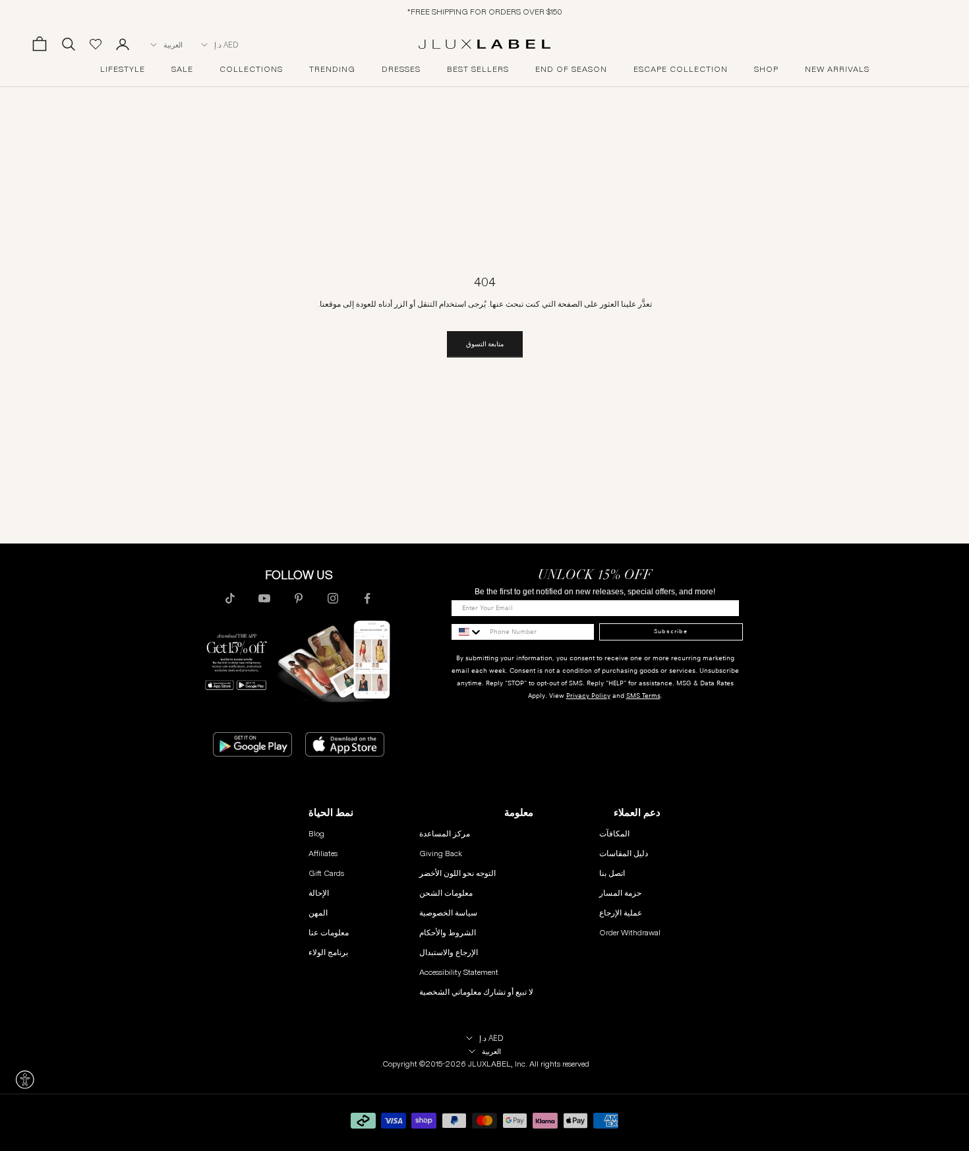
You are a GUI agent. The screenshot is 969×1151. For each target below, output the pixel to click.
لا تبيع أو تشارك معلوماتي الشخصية (476, 992)
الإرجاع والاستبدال (448, 952)
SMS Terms (643, 695)
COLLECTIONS (251, 69)
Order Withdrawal (630, 932)
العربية (173, 44)
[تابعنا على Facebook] (367, 598)
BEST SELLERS (478, 69)
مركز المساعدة (444, 833)
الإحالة (318, 893)
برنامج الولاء (328, 952)
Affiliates (323, 853)
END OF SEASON (571, 69)
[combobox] (467, 632)
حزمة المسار (620, 893)
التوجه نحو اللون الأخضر (457, 873)
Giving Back (440, 853)
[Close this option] (25, 1080)
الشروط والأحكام (447, 932)
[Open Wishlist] (96, 44)
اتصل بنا (612, 873)
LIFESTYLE (122, 69)
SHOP (766, 69)
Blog (316, 833)
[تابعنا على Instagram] (332, 598)
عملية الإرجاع (620, 913)
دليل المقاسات (623, 853)
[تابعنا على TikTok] (230, 598)
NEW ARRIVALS (837, 69)
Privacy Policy (588, 695)
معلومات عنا (328, 932)
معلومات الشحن (446, 893)
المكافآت (614, 833)
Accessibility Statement (458, 972)
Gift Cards (326, 873)
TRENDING (332, 69)
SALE (182, 69)
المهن (318, 913)
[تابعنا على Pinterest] (298, 598)
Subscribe (671, 631)
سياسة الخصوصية (448, 913)
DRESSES (401, 69)
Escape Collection (680, 69)
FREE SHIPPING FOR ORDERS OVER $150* (484, 11)
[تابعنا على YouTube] (264, 598)
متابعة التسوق (485, 344)
